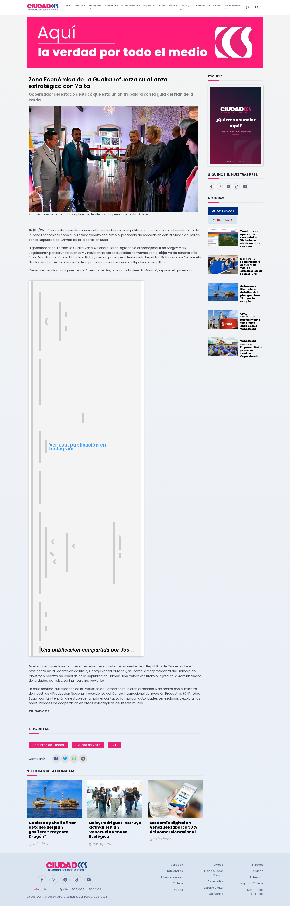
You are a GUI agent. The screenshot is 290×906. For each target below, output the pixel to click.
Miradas (257, 865)
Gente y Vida (184, 7)
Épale (64, 889)
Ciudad (258, 871)
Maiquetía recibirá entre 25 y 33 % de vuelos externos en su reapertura (251, 266)
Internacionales (131, 5)
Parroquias (94, 5)
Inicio (68, 5)
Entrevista (256, 877)
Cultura (161, 5)
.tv (44, 889)
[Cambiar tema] (247, 7)
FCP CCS (78, 889)
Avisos (218, 865)
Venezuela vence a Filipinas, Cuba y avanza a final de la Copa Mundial (251, 348)
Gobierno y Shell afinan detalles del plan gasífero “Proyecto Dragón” (53, 829)
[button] (235, 125)
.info (36, 889)
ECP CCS (95, 889)
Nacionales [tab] (225, 220)
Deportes (149, 5)
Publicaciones (232, 5)
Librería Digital (213, 888)
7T (115, 745)
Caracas (79, 5)
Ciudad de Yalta (88, 745)
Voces (173, 5)
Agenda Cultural (252, 883)
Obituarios (216, 894)
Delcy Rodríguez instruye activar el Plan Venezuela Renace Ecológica (115, 829)
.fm (53, 889)
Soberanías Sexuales (255, 892)
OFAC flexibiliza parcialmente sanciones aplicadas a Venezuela (250, 321)
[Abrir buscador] (256, 7)
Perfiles (200, 5)
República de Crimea (48, 745)
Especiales (215, 881)
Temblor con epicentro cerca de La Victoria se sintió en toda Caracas (250, 238)
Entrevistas (214, 5)
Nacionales (112, 5)
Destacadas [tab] (225, 211)
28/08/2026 (41, 844)
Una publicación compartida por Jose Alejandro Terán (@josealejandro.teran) (134, 650)
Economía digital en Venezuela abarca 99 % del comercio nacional (173, 827)
